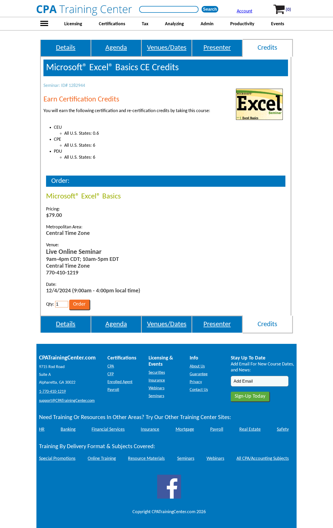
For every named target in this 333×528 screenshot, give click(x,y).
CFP (110, 374)
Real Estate (250, 429)
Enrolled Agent (119, 382)
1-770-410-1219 (52, 392)
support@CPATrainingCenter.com (67, 401)
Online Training (102, 458)
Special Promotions (57, 458)
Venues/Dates (167, 47)
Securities (157, 373)
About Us (197, 366)
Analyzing (174, 24)
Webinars (156, 388)
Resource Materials (146, 458)
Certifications (112, 24)
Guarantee (199, 374)
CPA (110, 366)
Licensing (73, 24)
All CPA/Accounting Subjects (262, 458)
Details (65, 47)
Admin (207, 24)
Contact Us (199, 390)
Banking (68, 429)
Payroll (113, 390)
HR (41, 429)
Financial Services (108, 429)
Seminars (156, 396)
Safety (283, 429)
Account (244, 11)
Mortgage (185, 429)
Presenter (217, 47)
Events (277, 24)
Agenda (116, 47)
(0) (288, 9)
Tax (145, 24)
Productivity (242, 24)
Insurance (157, 380)
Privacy (196, 382)
